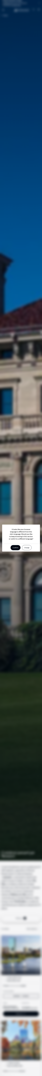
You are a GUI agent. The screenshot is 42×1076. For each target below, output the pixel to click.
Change (26, 548)
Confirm (15, 548)
